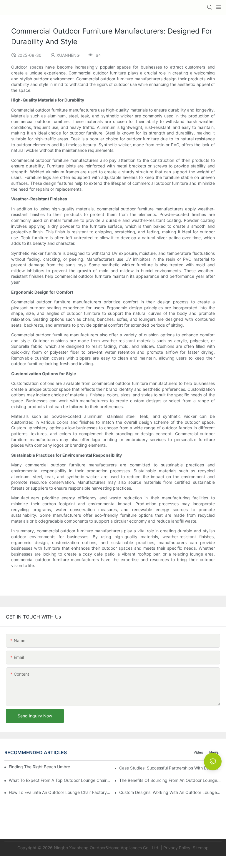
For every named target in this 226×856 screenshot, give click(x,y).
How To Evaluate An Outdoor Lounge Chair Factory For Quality (60, 792)
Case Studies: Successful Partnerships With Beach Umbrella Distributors (170, 767)
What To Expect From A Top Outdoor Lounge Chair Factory (60, 780)
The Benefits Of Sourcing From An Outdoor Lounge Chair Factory (170, 780)
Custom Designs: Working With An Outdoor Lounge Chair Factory (170, 792)
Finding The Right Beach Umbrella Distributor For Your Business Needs (41, 766)
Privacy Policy (176, 847)
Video (198, 752)
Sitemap (200, 847)
